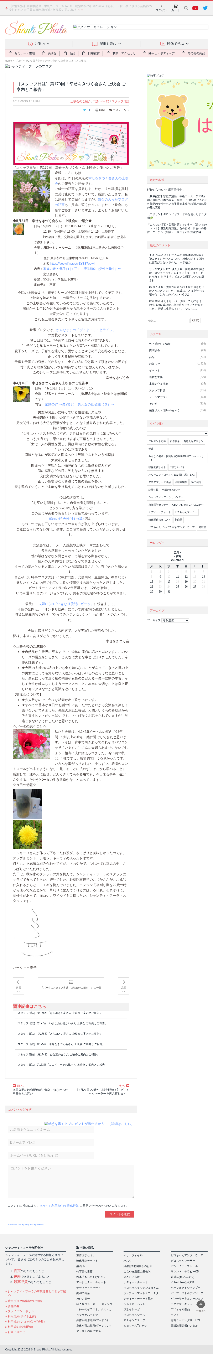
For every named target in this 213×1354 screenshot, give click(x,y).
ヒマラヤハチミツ (87, 1314)
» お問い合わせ (15, 1332)
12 (186, 576)
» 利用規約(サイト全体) (20, 1316)
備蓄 (151, 448)
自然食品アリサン (193, 441)
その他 (153, 403)
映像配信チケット (87, 1260)
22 (151, 586)
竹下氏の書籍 (84, 1271)
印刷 (102, 110)
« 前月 (177, 556)
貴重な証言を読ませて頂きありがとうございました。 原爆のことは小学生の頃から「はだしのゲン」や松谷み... (176, 290)
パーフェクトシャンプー (186, 1287)
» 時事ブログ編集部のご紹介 (24, 1301)
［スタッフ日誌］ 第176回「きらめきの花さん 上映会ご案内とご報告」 (58, 1033)
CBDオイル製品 (180, 1309)
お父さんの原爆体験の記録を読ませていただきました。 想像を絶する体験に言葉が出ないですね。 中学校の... (176, 258)
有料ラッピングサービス (186, 1320)
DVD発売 (196, 482)
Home (8, 60)
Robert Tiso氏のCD (182, 1282)
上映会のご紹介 (81, 101)
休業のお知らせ (171, 489)
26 (186, 586)
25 (177, 586)
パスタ (128, 1260)
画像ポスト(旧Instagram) (164, 410)
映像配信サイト (157, 467)
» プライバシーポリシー (21, 1311)
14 (203, 576)
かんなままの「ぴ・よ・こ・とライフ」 (86, 330)
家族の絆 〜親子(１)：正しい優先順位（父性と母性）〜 (82, 268)
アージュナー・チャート (91, 1282)
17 (168, 581)
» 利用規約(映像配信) (19, 1326)
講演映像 (154, 350)
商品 (152, 357)
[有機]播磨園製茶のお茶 (138, 1266)
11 (177, 576)
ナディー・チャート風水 (138, 1298)
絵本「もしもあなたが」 (91, 1276)
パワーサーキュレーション (187, 1298)
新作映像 (175, 441)
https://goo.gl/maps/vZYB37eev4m (73, 263)
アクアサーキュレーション (187, 1304)
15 (151, 581)
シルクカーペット (134, 1304)
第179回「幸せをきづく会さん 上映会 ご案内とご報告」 (57, 60)
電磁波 (202, 527)
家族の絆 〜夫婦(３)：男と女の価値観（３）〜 (79, 404)
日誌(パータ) (101, 101)
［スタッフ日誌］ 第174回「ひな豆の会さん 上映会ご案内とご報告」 (57, 1054)
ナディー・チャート (160, 512)
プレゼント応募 (157, 441)
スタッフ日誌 (120, 101)
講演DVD (81, 1266)
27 (194, 586)
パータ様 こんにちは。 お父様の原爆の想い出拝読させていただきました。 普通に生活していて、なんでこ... (176, 305)
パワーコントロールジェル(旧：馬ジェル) (172, 474)
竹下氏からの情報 (160, 343)
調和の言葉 (83, 1293)
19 (186, 581)
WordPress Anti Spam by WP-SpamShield (26, 1225)
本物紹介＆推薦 (158, 383)
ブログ (18, 60)
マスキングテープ (134, 1320)
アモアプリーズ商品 (160, 482)
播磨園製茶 (181, 482)
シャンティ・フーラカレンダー (166, 497)
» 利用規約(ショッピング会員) (25, 1321)
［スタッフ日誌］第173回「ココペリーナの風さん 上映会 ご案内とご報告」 (61, 1064)
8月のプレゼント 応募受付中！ (166, 189)
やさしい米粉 (132, 1276)
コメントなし (120, 110)
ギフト (175, 1314)
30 (160, 591)
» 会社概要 (12, 1306)
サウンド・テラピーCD (185, 1271)
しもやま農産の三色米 (137, 1271)
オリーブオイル (133, 1255)
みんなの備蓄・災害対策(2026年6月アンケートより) (176, 458)
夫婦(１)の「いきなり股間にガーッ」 (66, 604)
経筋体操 (154, 489)
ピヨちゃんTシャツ (135, 1325)
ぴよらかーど (132, 1309)
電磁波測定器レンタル (184, 1325)
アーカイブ (154, 620)
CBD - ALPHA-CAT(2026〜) (187, 504)
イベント (154, 370)
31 (168, 591)
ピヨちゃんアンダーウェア (187, 1255)
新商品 (178, 519)
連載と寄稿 (156, 377)
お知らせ (154, 363)
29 (151, 591)
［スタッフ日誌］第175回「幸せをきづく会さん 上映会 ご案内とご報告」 (60, 1044)
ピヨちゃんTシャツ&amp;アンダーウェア (172, 527)
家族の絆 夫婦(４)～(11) (66, 518)
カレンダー (83, 1298)
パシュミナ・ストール (184, 1266)
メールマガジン (158, 397)
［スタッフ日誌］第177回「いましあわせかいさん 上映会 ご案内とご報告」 (61, 1023)
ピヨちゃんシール (134, 1314)
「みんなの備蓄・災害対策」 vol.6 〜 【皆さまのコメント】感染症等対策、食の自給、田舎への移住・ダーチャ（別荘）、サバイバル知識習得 (177, 228)
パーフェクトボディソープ (187, 1293)
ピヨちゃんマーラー (186, 512)
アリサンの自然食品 (88, 1331)
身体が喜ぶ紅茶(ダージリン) (93, 1325)
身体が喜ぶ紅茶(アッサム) (92, 1320)
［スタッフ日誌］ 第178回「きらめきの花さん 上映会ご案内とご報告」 (58, 1012)
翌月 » (177, 552)
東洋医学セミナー (158, 504)
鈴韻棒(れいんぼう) (182, 1276)
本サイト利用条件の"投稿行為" (60, 1205)
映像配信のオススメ (160, 519)
